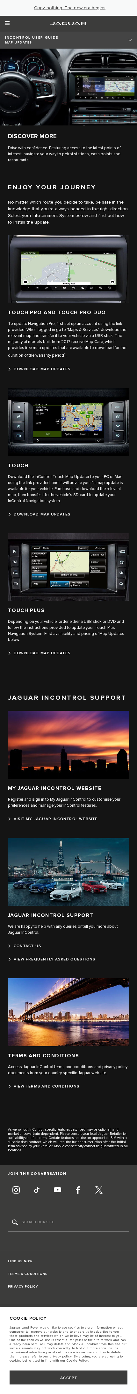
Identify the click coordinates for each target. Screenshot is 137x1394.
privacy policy (60, 1356)
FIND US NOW (20, 1261)
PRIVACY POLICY (23, 1287)
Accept (68, 1378)
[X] (99, 1191)
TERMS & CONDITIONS (27, 1274)
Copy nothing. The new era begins (69, 7)
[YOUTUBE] (57, 1191)
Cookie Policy (77, 1361)
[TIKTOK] (37, 1191)
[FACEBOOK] (78, 1191)
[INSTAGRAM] (16, 1191)
